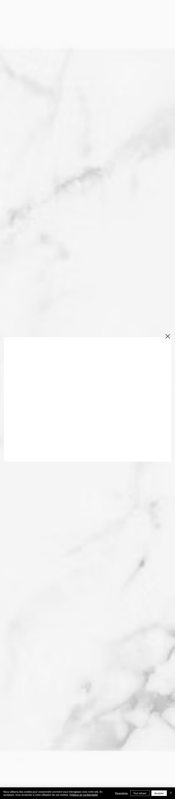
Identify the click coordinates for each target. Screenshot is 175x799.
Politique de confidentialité (84, 794)
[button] (167, 336)
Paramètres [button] (121, 793)
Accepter (159, 793)
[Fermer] (171, 793)
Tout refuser (139, 793)
